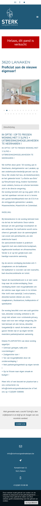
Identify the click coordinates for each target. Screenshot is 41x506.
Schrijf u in (20, 424)
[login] (24, 2)
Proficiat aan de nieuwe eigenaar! (19, 69)
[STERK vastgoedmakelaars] (10, 16)
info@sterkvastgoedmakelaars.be (20, 453)
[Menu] (37, 17)
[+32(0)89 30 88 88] (20, 2)
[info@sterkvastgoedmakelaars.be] (15, 2)
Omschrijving (9, 127)
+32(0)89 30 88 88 (20, 485)
